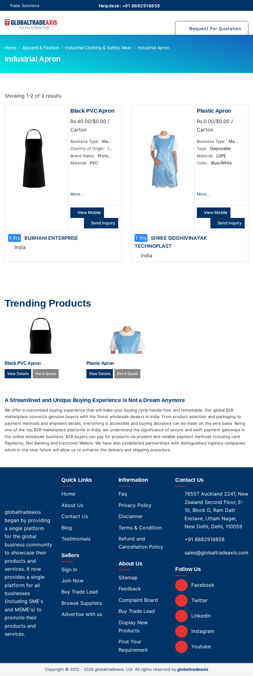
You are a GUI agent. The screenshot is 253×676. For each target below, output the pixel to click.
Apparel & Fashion (41, 47)
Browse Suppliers (81, 603)
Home (10, 47)
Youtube (200, 646)
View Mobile (89, 212)
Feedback (129, 588)
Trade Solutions (24, 5)
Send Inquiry (102, 222)
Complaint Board (138, 600)
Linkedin (200, 616)
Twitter (199, 600)
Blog (66, 528)
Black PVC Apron (92, 111)
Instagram (202, 631)
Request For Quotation (215, 28)
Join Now (72, 580)
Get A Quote (45, 373)
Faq (122, 494)
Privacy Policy (134, 505)
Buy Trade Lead (79, 592)
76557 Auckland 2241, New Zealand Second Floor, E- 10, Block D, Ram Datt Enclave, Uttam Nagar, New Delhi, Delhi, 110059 (216, 510)
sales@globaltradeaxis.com (216, 552)
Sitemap (128, 577)
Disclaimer (130, 516)
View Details (18, 373)
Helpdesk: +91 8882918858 (129, 5)
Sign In (69, 569)
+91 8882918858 (205, 539)
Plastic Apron (214, 111)
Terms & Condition (140, 528)
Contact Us (74, 516)
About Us (72, 505)
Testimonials (75, 539)
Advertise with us (81, 614)
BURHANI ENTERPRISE (51, 238)
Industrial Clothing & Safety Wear (98, 47)
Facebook (202, 585)
